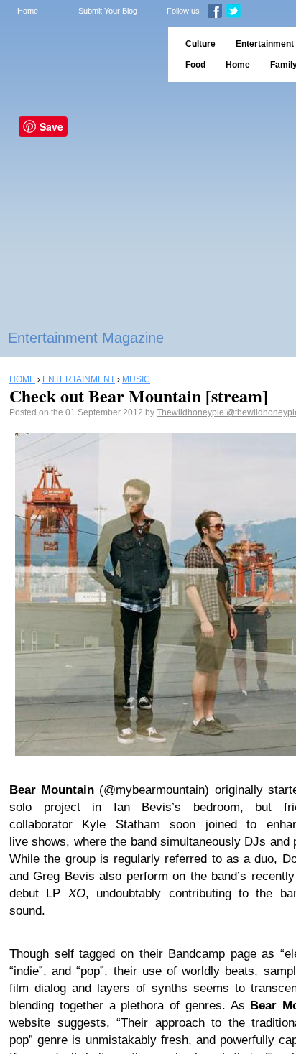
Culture (200, 44)
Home (27, 10)
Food (195, 65)
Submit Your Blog (107, 10)
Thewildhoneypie (191, 412)
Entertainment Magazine (86, 338)
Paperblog (79, 54)
